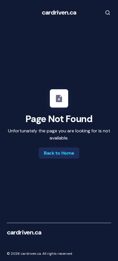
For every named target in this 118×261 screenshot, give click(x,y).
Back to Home (59, 153)
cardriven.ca (59, 12)
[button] (103, 12)
